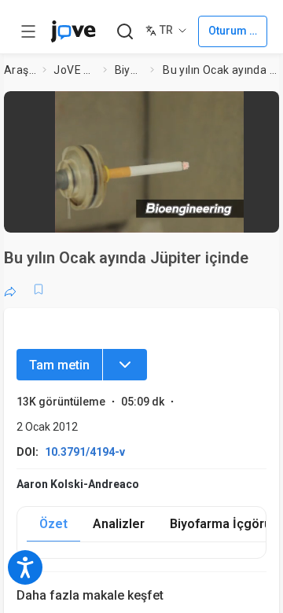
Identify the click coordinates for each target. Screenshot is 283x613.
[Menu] (125, 364)
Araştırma (20, 70)
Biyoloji (129, 70)
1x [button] (238, 215)
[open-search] (124, 31)
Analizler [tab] (119, 523)
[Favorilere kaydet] (38, 289)
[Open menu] (28, 31)
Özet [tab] (53, 523)
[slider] (90, 215)
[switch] (170, 216)
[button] (149, 156)
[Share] (10, 289)
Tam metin (59, 365)
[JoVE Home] (73, 31)
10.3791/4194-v (85, 452)
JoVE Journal (75, 70)
